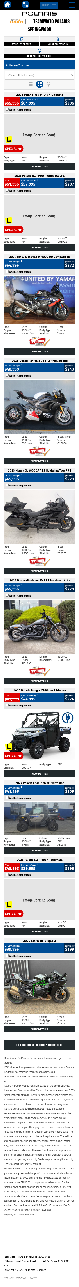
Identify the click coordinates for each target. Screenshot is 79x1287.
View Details (39, 166)
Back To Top (39, 1238)
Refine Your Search (20, 65)
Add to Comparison (20, 110)
